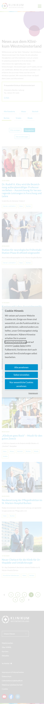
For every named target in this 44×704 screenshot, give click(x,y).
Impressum (33, 393)
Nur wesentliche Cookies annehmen (21, 384)
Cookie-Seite (19, 345)
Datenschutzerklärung (15, 342)
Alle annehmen (21, 367)
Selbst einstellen (21, 374)
